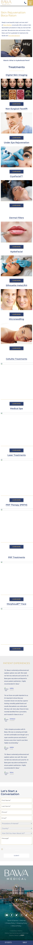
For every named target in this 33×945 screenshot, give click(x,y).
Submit (16, 855)
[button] (16, 48)
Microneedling (16, 319)
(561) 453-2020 (25, 3)
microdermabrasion (14, 35)
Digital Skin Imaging (16, 75)
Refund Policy (16, 926)
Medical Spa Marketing (11, 933)
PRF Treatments (16, 557)
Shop (25, 942)
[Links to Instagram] (21, 915)
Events (8, 942)
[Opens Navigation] (30, 3)
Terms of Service (12, 920)
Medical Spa (16, 408)
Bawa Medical (7, 25)
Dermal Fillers (16, 218)
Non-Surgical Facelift (17, 108)
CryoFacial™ (16, 176)
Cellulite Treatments (16, 359)
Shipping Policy (22, 923)
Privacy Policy (10, 923)
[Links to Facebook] (12, 915)
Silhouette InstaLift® (16, 285)
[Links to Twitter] (16, 915)
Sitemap (23, 920)
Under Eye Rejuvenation (16, 142)
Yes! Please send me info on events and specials (17, 849)
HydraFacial (16, 251)
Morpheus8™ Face (16, 604)
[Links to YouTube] (7, 915)
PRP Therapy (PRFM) (16, 505)
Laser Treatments (16, 455)
